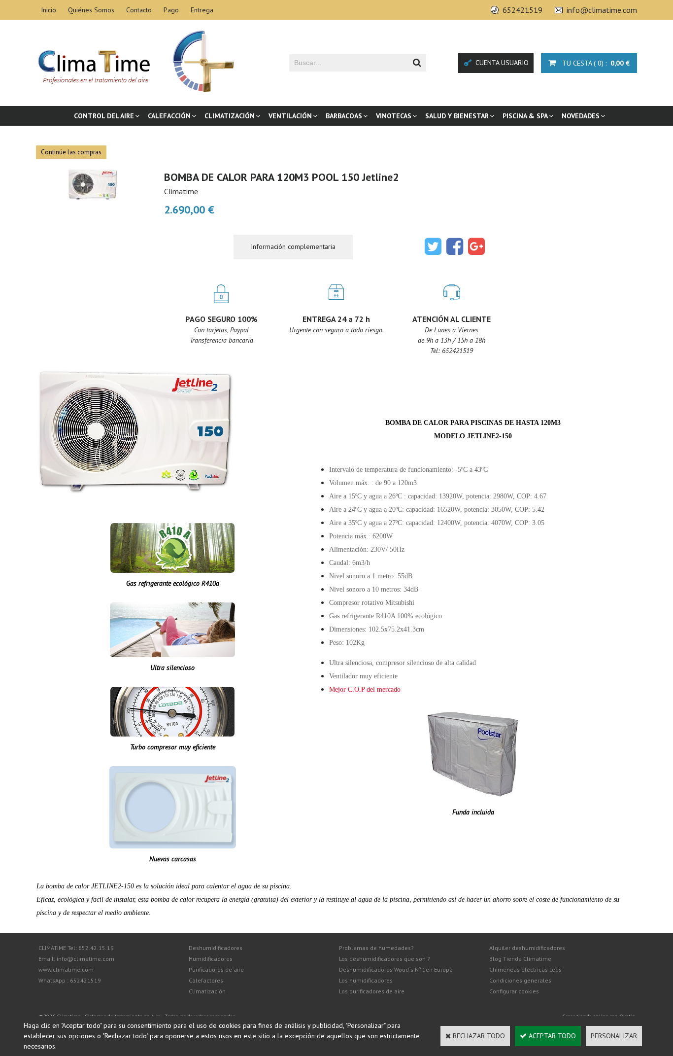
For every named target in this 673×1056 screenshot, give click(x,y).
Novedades (581, 115)
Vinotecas (393, 115)
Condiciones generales (520, 980)
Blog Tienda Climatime (520, 958)
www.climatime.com (66, 969)
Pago (171, 9)
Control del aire (104, 115)
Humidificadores (211, 958)
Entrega (202, 9)
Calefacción (169, 115)
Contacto (139, 9)
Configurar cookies (514, 991)
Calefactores (206, 980)
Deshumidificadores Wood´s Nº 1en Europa (396, 969)
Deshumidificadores (215, 947)
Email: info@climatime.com (76, 958)
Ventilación (290, 115)
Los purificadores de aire (371, 991)
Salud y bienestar (457, 115)
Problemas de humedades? (376, 947)
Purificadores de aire (216, 969)
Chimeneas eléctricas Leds (525, 969)
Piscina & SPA (525, 115)
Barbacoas (344, 115)
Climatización (229, 115)
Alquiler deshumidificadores (527, 947)
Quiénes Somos (91, 9)
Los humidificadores (366, 980)
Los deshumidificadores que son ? (384, 958)
